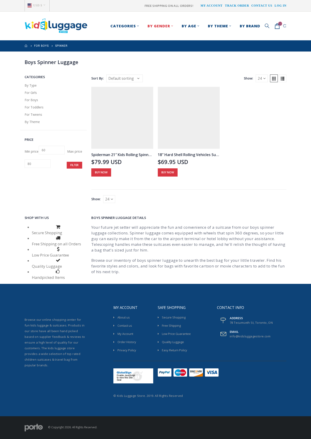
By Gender (159, 25)
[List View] (282, 78)
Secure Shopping (174, 317)
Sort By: (97, 78)
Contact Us (261, 5)
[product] (122, 118)
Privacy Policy (126, 350)
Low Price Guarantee (176, 334)
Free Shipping (171, 325)
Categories (123, 25)
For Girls (31, 92)
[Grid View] (274, 78)
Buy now (101, 172)
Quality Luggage (173, 342)
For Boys (31, 100)
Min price (31, 151)
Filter (74, 165)
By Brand (250, 25)
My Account (212, 5)
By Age (189, 25)
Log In (280, 5)
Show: (248, 78)
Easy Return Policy (174, 350)
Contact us (124, 325)
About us (123, 317)
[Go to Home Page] (26, 46)
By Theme (32, 122)
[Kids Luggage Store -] (56, 25)
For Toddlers (34, 107)
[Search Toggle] (267, 25)
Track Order (237, 5)
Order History (126, 342)
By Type (31, 85)
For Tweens (33, 114)
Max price (74, 151)
